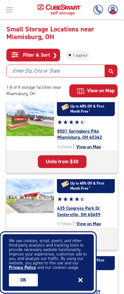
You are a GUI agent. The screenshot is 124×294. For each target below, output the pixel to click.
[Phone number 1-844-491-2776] (99, 9)
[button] (111, 71)
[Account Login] (112, 9)
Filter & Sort (39, 55)
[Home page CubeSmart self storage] (60, 6)
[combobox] (55, 71)
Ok (23, 280)
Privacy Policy (22, 267)
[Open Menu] (9, 9)
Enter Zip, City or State (36, 70)
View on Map (88, 147)
